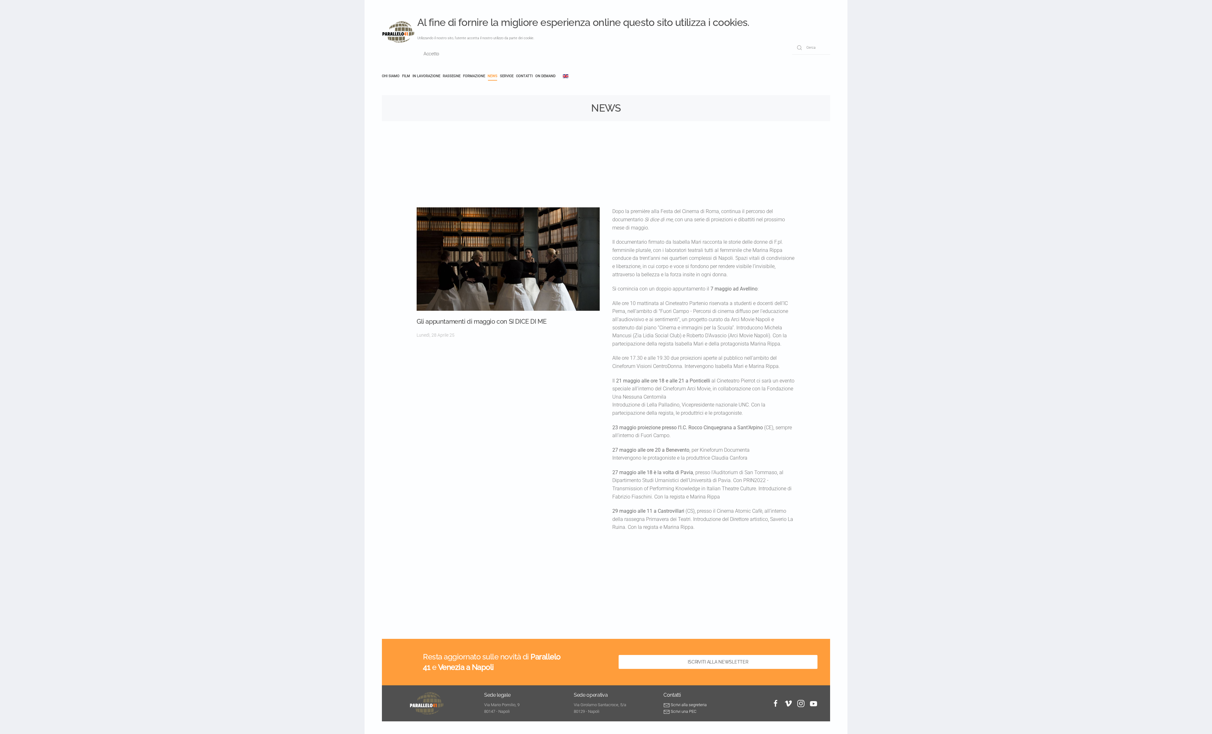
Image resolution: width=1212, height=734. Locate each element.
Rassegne (451, 76)
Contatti (524, 76)
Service (507, 76)
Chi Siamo (391, 76)
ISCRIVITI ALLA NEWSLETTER (718, 661)
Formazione (474, 76)
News (492, 76)
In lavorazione (426, 76)
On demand (545, 76)
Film (406, 76)
